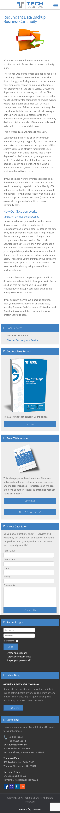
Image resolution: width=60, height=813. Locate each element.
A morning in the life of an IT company (21, 684)
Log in (11, 646)
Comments (9, 585)
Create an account (16, 653)
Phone (6, 576)
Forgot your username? (18, 656)
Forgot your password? (18, 660)
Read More (13, 707)
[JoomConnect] (30, 809)
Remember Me (9, 641)
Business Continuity (17, 335)
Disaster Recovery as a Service (22, 340)
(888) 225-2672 (17, 740)
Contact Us (30, 610)
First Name (9, 551)
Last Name (9, 559)
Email (6, 568)
